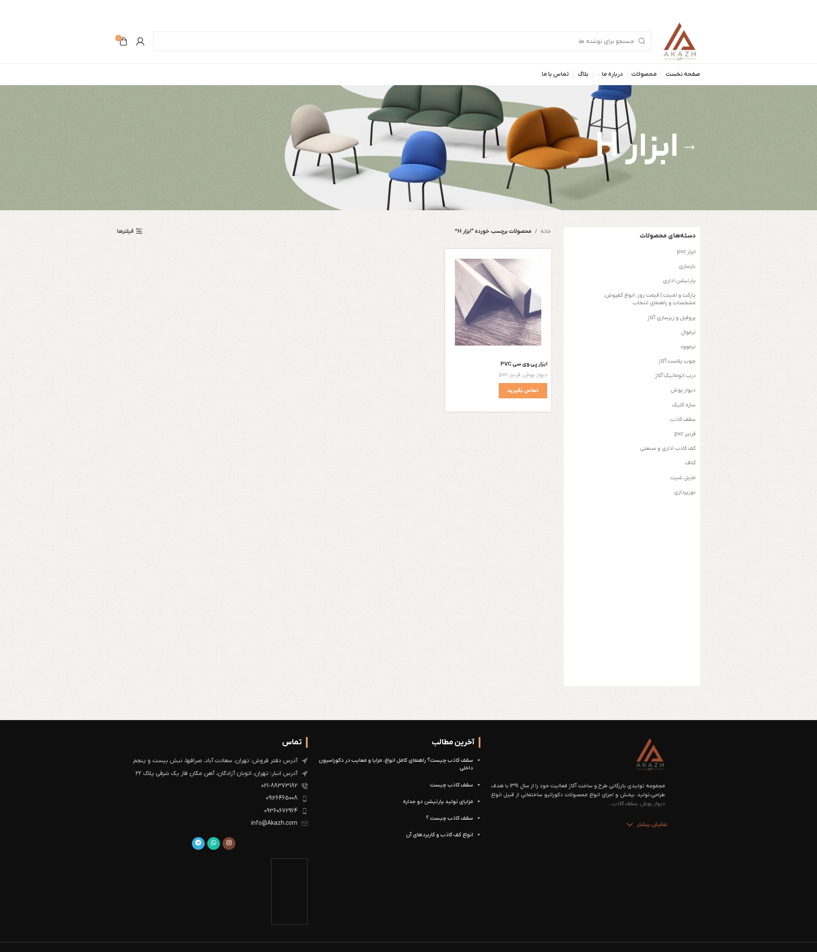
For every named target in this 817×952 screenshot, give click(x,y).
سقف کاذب (683, 419)
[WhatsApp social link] (213, 843)
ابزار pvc (686, 251)
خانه (545, 231)
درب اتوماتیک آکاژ (675, 375)
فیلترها (125, 231)
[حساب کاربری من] (140, 41)
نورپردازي (685, 492)
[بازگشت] (689, 147)
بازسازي (687, 266)
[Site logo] (680, 41)
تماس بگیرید (523, 390)
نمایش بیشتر (652, 824)
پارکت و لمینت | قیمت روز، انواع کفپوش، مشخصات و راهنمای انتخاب (650, 299)
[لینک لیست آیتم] (213, 761)
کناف (690, 462)
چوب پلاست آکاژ (677, 361)
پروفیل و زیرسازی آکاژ (671, 317)
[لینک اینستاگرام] (229, 843)
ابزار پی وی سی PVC (523, 364)
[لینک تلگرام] (198, 843)
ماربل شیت (683, 477)
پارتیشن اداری (679, 280)
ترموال (688, 332)
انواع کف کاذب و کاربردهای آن (439, 834)
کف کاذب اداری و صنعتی (668, 448)
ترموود (688, 346)
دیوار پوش (683, 390)
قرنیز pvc (685, 433)
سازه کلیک (684, 405)
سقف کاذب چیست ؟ (449, 818)
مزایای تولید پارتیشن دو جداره (438, 801)
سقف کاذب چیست (451, 785)
